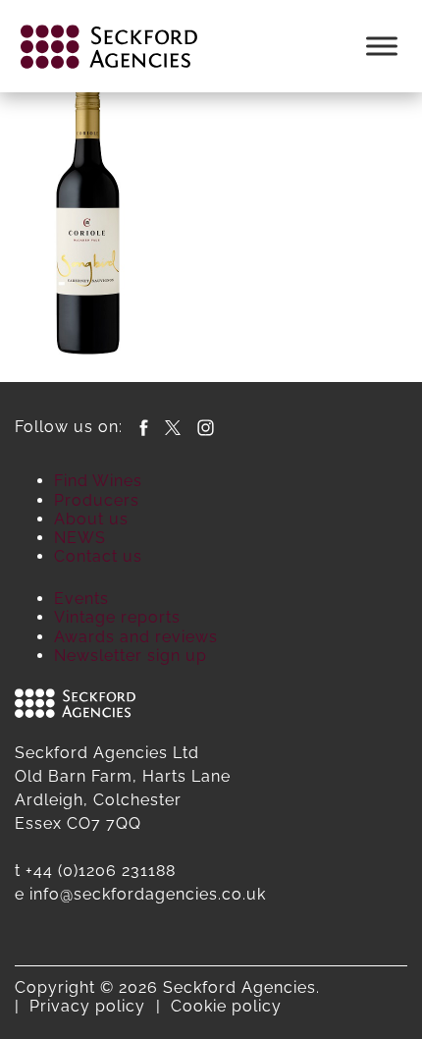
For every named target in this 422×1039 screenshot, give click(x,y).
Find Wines (98, 480)
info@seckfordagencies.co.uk (147, 894)
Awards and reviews (136, 637)
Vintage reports (117, 617)
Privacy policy (87, 1006)
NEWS (80, 537)
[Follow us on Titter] (173, 426)
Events (81, 598)
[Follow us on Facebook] (143, 426)
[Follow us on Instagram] (205, 426)
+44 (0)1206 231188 (101, 870)
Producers (96, 500)
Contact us (98, 556)
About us (91, 519)
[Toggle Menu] (381, 45)
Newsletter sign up (130, 655)
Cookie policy (226, 1006)
